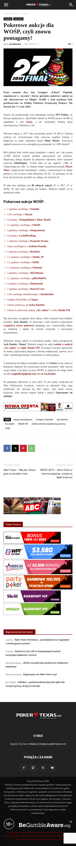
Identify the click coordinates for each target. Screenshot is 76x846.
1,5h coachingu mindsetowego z (30, 294)
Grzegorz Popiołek (44, 419)
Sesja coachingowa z (26, 246)
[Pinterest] (23, 448)
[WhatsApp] (31, 448)
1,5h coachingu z (19, 214)
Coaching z (29, 219)
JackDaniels (15, 44)
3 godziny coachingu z (26, 230)
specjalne (18, 19)
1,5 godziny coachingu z (24, 225)
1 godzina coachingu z (23, 209)
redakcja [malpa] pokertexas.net (47, 744)
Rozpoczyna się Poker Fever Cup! (40, 674)
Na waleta (9, 423)
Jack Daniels (62, 419)
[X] (15, 448)
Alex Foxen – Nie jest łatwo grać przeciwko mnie (20, 471)
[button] (6, 5)
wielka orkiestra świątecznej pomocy (49, 423)
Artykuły (25, 13)
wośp (7, 428)
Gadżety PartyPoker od (22, 299)
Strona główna (11, 13)
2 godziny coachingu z (25, 273)
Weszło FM (23, 423)
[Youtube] (52, 767)
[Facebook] (7, 448)
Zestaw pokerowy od (26, 305)
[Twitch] (33, 767)
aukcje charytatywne (22, 419)
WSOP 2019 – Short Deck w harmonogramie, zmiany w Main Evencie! (56, 473)
